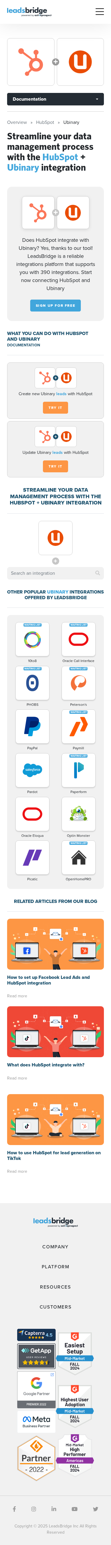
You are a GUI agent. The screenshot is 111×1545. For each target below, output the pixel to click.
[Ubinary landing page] (80, 62)
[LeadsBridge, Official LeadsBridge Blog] (29, 11)
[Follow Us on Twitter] (95, 1509)
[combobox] (55, 573)
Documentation (29, 99)
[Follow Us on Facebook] (14, 1509)
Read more (17, 996)
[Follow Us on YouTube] (75, 1509)
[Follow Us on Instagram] (33, 1509)
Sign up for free (55, 305)
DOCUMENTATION (23, 345)
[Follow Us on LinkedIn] (54, 1509)
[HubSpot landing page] (30, 62)
